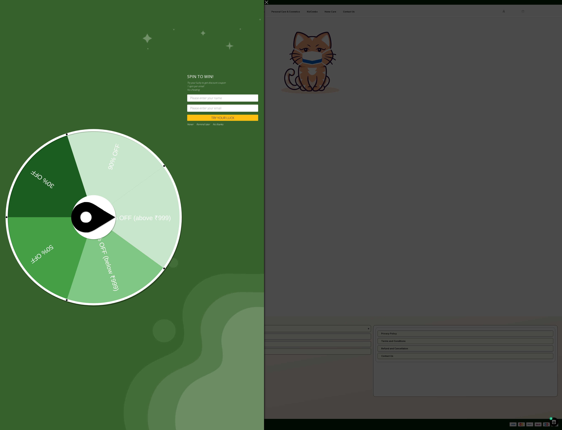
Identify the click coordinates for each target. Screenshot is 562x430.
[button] (554, 422)
